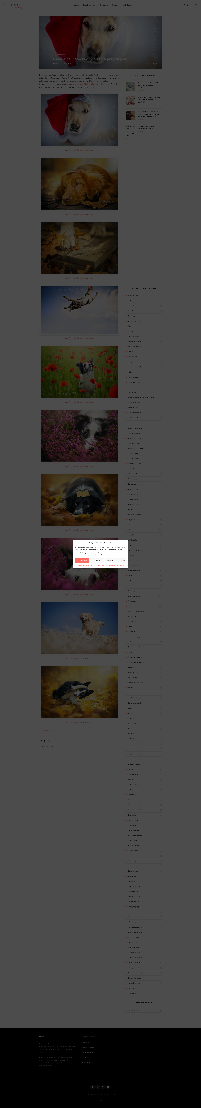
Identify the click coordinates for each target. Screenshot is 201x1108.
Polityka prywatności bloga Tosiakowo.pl (112, 565)
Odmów (97, 561)
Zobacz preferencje (115, 561)
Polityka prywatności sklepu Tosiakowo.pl (88, 565)
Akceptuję (82, 561)
